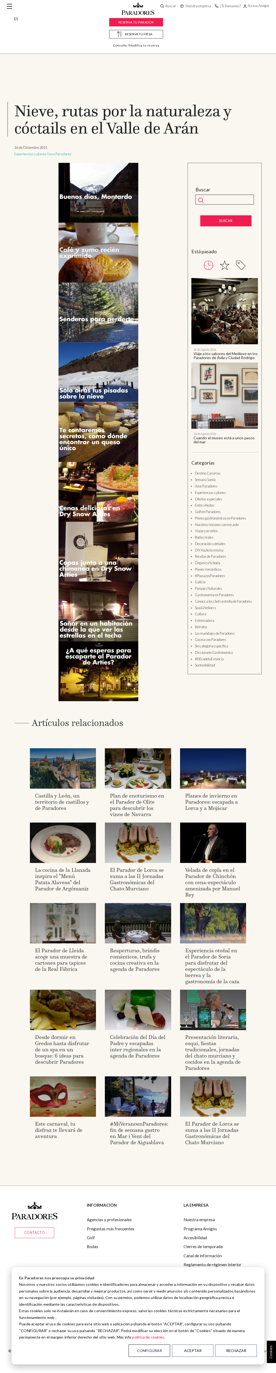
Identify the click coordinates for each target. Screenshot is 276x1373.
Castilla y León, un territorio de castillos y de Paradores (62, 802)
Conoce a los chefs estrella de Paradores (223, 601)
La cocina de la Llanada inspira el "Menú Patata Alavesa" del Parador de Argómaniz (63, 879)
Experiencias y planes (30, 154)
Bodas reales (204, 537)
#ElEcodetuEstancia (209, 659)
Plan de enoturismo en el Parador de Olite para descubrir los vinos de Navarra (137, 805)
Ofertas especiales (208, 499)
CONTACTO (34, 1232)
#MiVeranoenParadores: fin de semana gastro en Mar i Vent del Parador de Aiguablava (139, 1133)
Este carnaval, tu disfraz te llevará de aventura (58, 1130)
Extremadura (204, 620)
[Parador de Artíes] (98, 431)
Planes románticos (208, 569)
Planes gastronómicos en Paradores (220, 518)
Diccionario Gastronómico (214, 652)
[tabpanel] (224, 361)
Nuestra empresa (199, 1219)
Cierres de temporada (203, 1246)
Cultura (200, 614)
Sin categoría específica (211, 646)
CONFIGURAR (149, 1350)
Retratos (201, 627)
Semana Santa (205, 479)
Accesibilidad (195, 1237)
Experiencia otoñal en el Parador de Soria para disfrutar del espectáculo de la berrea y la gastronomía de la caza (212, 966)
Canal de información (203, 1255)
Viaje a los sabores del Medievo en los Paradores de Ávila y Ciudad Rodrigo (226, 355)
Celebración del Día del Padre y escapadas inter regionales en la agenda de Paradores (137, 1046)
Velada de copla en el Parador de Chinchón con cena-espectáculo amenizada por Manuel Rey (212, 882)
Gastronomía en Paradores (214, 595)
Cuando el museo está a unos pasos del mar (224, 440)
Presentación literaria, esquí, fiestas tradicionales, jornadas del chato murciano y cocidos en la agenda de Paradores (213, 1053)
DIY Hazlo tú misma (209, 550)
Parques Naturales (208, 588)
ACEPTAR (193, 1350)
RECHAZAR (236, 1350)
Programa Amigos (200, 1228)
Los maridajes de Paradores (215, 633)
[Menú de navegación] (9, 6)
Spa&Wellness (205, 608)
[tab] (208, 265)
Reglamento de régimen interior (213, 1264)
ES (16, 19)
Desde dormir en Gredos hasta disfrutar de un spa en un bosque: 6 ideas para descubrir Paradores (62, 1049)
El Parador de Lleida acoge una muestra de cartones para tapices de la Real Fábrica (61, 959)
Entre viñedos (204, 505)
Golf (91, 1237)
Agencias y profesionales (109, 1219)
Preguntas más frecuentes (110, 1228)
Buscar (202, 189)
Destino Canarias (207, 473)
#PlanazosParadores (210, 576)
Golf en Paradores (208, 512)
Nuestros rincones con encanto (217, 524)
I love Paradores (59, 154)
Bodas (92, 1246)
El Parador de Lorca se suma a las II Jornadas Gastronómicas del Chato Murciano (137, 879)
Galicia (200, 582)
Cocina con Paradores (210, 639)
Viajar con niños (206, 531)
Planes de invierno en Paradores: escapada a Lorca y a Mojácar (211, 802)
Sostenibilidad (205, 665)
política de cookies (148, 1337)
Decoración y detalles (210, 544)
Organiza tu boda (207, 563)
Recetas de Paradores (210, 556)
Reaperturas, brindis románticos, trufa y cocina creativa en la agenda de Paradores (135, 959)
